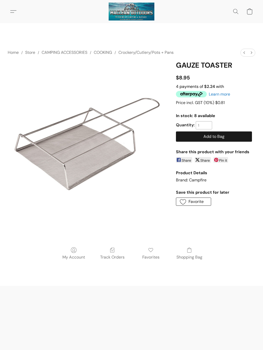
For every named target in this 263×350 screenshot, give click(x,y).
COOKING (103, 52)
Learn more (219, 94)
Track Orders (112, 257)
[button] (131, 11)
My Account (73, 257)
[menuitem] (244, 52)
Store (30, 52)
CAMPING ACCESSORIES (64, 52)
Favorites (150, 257)
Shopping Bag (189, 257)
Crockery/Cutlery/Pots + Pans (146, 52)
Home (13, 52)
